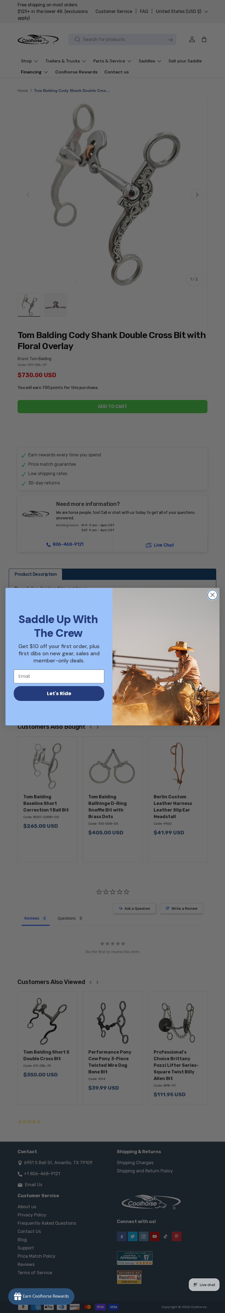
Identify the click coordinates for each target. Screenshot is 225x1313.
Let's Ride (59, 693)
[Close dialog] (212, 595)
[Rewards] (41, 1296)
